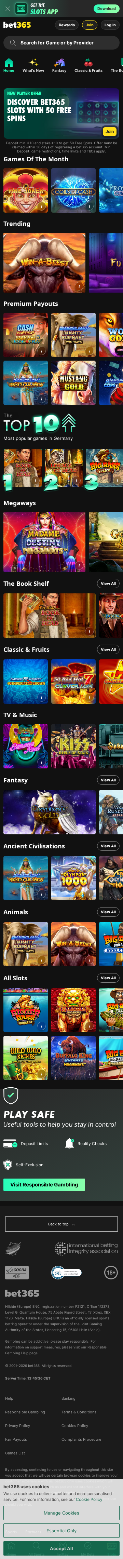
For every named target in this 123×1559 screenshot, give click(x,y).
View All (108, 583)
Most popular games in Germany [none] (38, 438)
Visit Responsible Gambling (44, 1184)
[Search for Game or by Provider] (12, 43)
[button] (41, 206)
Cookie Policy (89, 1499)
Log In (110, 25)
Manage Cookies (61, 1513)
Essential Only (61, 1530)
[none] (63, 424)
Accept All (61, 1548)
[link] (25, 190)
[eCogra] (17, 1272)
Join (90, 25)
